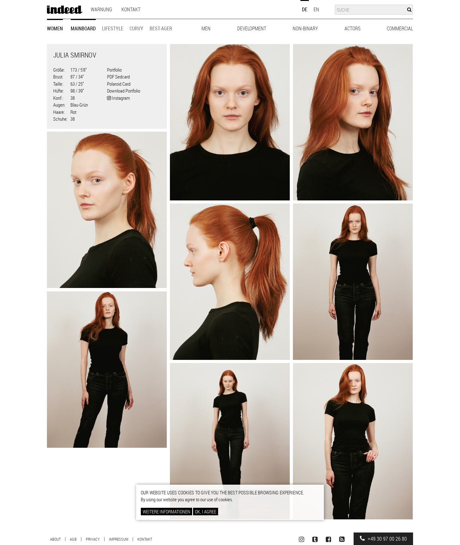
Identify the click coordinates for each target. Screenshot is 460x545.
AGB (73, 539)
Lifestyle (112, 28)
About (55, 539)
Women (55, 28)
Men (206, 28)
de (304, 9)
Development (251, 28)
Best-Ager (161, 28)
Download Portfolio (123, 91)
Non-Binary (305, 28)
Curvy (136, 28)
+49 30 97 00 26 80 (386, 538)
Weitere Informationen (166, 511)
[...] (230, 122)
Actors (352, 28)
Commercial (400, 28)
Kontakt (131, 9)
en (316, 9)
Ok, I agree (205, 511)
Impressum (118, 539)
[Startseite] (64, 9)
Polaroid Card (118, 84)
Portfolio (114, 70)
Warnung (101, 9)
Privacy (93, 539)
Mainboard (83, 28)
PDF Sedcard (118, 76)
